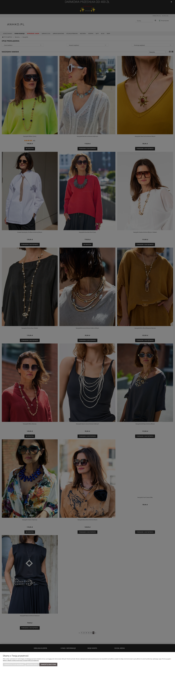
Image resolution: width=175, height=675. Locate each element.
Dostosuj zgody (32, 664)
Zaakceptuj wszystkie (48, 664)
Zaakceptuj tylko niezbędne (14, 664)
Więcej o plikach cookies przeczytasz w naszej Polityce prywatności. (21, 660)
